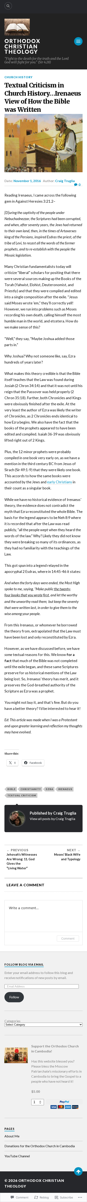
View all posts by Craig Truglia (52, 819)
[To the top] (78, 1171)
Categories (12, 1021)
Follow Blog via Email (24, 964)
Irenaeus (65, 789)
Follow (14, 997)
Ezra (49, 789)
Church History (18, 77)
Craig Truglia (65, 181)
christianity (30, 789)
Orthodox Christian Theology (22, 46)
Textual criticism (21, 795)
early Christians (59, 482)
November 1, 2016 (27, 181)
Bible (11, 789)
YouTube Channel (17, 1156)
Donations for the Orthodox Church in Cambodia (39, 1146)
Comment (68, 938)
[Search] (8, 6)
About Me (11, 1136)
